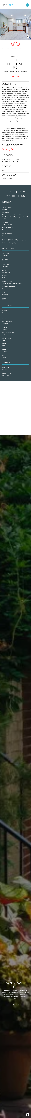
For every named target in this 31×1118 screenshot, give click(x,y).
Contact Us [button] (15, 1004)
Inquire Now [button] (15, 76)
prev (13, 44)
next (18, 44)
